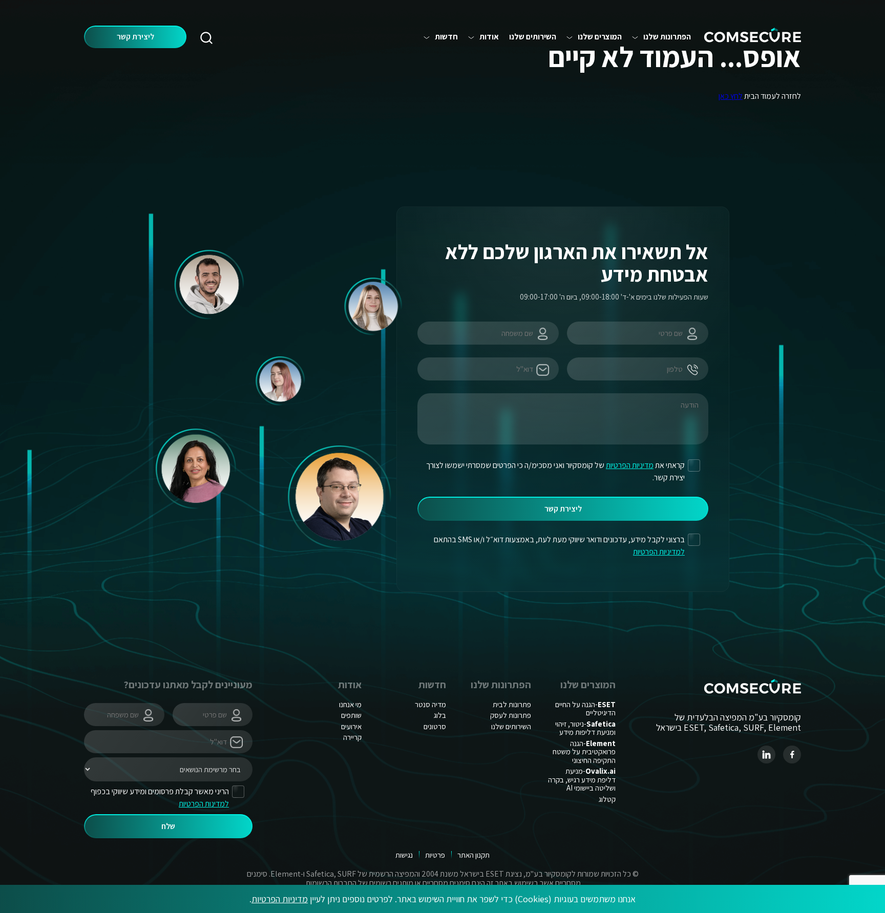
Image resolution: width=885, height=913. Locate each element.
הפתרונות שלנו (667, 36)
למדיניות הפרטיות (659, 551)
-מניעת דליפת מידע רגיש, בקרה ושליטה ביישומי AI (582, 779)
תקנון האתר (473, 855)
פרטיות (435, 855)
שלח (168, 826)
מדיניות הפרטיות (279, 899)
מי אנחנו (350, 704)
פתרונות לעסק (510, 715)
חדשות (446, 36)
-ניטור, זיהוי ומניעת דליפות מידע (585, 728)
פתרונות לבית (512, 704)
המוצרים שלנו (600, 36)
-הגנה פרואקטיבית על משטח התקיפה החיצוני (584, 751)
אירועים (351, 726)
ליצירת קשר (135, 36)
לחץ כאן (731, 96)
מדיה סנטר (430, 704)
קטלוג (607, 799)
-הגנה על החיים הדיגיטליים (585, 708)
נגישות (404, 855)
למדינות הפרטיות (204, 803)
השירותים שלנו (532, 36)
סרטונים (435, 726)
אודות (489, 36)
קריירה (352, 737)
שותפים (351, 715)
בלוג (440, 715)
